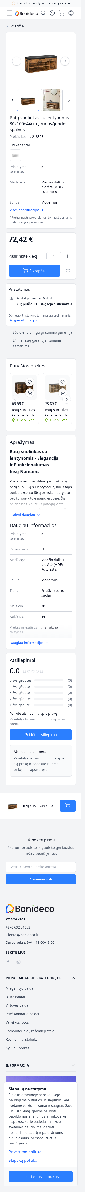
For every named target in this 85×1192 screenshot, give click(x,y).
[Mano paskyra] (52, 13)
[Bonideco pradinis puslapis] (30, 908)
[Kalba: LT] (71, 13)
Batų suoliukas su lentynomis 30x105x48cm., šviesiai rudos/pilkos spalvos (56, 412)
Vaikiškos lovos (17, 1022)
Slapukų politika (23, 1160)
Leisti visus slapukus (41, 1176)
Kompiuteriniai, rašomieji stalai (30, 1031)
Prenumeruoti (40, 879)
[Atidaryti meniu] (9, 13)
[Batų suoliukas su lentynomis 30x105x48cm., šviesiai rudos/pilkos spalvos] (57, 387)
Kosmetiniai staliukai (22, 1039)
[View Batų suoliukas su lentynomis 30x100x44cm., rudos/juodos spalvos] (28, 100)
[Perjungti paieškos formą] (43, 13)
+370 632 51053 (18, 927)
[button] (41, 978)
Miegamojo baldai (20, 988)
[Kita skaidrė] (66, 399)
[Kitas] (65, 61)
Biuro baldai (15, 997)
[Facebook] (8, 962)
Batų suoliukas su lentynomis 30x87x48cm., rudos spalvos (23, 412)
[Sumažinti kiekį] (41, 256)
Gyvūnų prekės (17, 1048)
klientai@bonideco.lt (22, 935)
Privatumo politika (25, 1151)
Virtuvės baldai (17, 1005)
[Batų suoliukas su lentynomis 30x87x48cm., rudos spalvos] (24, 387)
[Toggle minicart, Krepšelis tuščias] (61, 13)
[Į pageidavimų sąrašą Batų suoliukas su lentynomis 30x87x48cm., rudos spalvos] (30, 382)
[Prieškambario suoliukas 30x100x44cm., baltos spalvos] (15, 155)
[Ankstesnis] (16, 61)
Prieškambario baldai (22, 1014)
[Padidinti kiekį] (67, 256)
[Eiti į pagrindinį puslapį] (26, 13)
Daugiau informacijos (23, 320)
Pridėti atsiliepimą (41, 734)
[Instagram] (18, 962)
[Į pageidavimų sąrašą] (68, 271)
